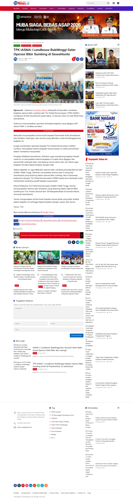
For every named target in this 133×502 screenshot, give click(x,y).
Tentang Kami (25, 493)
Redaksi (16, 493)
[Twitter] (73, 242)
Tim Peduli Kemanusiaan (68, 220)
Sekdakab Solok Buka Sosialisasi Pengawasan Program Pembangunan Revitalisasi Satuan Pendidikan (106, 335)
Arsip (89, 493)
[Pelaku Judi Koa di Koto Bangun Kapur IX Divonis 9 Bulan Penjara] (90, 419)
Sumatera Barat (37, 45)
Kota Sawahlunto (26, 45)
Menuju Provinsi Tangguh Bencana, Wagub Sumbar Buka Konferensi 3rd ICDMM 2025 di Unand (107, 244)
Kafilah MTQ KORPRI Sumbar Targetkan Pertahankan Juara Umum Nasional (47, 268)
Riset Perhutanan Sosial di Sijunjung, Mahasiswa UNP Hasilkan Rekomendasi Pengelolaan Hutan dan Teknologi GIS (107, 84)
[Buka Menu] (118, 3)
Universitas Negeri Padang (60, 422)
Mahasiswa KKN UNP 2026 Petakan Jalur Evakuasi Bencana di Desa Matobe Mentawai (107, 74)
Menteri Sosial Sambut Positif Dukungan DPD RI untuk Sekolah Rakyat (106, 285)
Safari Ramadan (56, 428)
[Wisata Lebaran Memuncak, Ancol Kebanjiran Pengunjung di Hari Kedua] (90, 197)
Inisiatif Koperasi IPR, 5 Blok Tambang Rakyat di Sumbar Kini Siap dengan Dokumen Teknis (24, 292)
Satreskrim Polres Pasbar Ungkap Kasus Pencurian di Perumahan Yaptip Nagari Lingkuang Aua (106, 465)
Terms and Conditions (68, 493)
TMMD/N (54, 418)
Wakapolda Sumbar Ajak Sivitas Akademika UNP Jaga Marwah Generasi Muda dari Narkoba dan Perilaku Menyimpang (106, 94)
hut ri (53, 438)
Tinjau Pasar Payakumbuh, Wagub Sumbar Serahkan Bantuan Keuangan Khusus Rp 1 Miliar (106, 358)
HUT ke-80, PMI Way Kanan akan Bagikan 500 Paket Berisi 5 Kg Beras (106, 265)
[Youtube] (34, 485)
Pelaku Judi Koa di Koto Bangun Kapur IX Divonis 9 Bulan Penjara (106, 419)
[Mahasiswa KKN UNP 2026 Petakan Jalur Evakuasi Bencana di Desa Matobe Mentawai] (90, 75)
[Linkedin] (30, 485)
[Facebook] (69, 242)
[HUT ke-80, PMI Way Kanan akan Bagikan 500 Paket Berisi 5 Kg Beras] (90, 266)
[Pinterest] (23, 485)
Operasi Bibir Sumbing (50, 220)
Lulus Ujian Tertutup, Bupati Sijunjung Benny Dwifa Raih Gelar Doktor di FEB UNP (106, 104)
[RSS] (46, 485)
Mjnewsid (20, 58)
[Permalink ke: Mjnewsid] (16, 59)
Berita (16, 262)
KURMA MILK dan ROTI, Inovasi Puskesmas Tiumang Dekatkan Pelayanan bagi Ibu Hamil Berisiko (72, 292)
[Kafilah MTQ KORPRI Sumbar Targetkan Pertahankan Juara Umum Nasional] (48, 257)
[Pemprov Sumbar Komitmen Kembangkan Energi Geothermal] (72, 257)
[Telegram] (77, 242)
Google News (48, 212)
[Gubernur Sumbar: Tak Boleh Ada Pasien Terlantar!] (48, 281)
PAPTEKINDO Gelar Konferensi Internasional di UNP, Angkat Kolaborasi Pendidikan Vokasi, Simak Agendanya (105, 218)
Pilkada (53, 434)
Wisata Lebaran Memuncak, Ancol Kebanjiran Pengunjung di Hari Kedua (106, 196)
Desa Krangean (56, 431)
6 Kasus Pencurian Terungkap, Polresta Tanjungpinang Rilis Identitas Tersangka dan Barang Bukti (106, 440)
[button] (108, 3)
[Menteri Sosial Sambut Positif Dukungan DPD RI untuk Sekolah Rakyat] (90, 285)
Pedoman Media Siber (40, 493)
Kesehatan (17, 45)
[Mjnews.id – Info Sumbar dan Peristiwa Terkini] (21, 3)
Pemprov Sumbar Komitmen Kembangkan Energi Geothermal (72, 267)
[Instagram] (26, 485)
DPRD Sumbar (56, 412)
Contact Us (81, 493)
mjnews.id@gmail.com (24, 427)
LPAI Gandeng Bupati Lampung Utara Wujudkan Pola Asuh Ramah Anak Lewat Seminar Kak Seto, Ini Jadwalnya (107, 309)
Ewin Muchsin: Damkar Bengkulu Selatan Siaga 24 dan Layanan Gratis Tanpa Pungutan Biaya (106, 384)
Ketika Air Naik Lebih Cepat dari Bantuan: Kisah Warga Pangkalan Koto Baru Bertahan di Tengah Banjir (106, 174)
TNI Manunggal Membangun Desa (62, 415)
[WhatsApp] (81, 242)
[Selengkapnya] (118, 45)
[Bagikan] (81, 59)
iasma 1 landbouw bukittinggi (30, 220)
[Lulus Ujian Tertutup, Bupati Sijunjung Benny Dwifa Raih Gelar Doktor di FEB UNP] (90, 105)
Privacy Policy (54, 493)
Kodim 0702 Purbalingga (59, 425)
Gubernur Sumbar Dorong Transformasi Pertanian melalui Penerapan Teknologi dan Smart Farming (24, 268)
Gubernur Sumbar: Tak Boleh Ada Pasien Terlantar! (47, 292)
